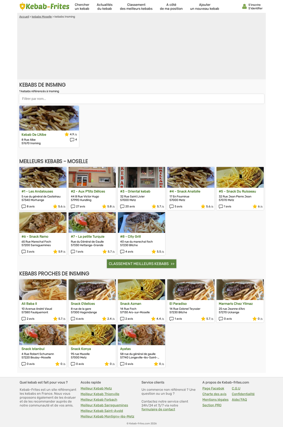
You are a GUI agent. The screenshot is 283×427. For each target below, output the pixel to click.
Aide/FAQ (239, 400)
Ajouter (204, 7)
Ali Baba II (29, 304)
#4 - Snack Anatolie (184, 191)
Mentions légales (215, 400)
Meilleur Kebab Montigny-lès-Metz (107, 416)
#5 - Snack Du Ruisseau (237, 191)
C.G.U (236, 388)
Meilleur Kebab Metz (96, 388)
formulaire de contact (158, 409)
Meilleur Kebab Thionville (100, 394)
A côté (171, 7)
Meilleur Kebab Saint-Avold (102, 411)
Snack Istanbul (33, 349)
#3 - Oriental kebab (135, 191)
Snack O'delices (83, 304)
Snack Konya (81, 349)
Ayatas (125, 349)
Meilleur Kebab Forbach (99, 400)
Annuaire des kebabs (44, 6)
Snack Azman (130, 304)
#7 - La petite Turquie (87, 236)
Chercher (82, 7)
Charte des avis (214, 394)
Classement (136, 7)
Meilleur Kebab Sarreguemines (104, 405)
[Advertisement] (141, 50)
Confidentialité (243, 394)
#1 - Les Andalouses (37, 191)
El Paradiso (178, 304)
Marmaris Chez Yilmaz (236, 304)
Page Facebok (213, 388)
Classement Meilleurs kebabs (139, 263)
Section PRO (211, 405)
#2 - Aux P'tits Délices (88, 191)
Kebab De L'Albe (34, 135)
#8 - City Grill (130, 236)
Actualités (104, 7)
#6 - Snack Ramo (35, 236)
